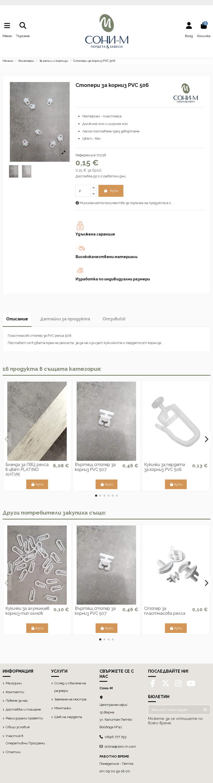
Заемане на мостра (70, 699)
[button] (96, 496)
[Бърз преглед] (37, 459)
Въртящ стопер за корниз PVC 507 (95, 467)
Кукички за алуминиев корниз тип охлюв (27, 611)
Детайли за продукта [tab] (65, 318)
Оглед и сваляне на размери (70, 687)
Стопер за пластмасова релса (164, 611)
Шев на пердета (68, 717)
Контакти (15, 692)
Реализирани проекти (24, 718)
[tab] (114, 319)
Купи (114, 191)
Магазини (14, 683)
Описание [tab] (17, 318)
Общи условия (18, 727)
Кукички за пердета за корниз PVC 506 (164, 467)
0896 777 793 (116, 737)
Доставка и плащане (23, 709)
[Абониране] (205, 709)
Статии (13, 752)
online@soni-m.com (120, 746)
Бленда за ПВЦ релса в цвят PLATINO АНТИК (27, 469)
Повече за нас (17, 701)
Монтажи (62, 708)
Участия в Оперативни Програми (25, 739)
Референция (86, 155)
